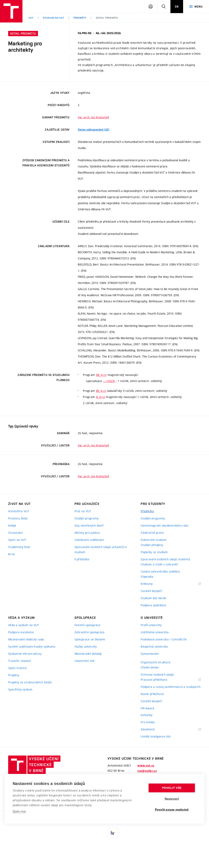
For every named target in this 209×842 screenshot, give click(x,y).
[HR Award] (113, 833)
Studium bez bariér (154, 598)
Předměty (80, 17)
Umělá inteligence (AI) (155, 736)
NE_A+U (101, 375)
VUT (31, 17)
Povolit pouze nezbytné (172, 809)
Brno (11, 554)
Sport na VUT (17, 540)
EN (177, 6)
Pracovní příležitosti (159, 679)
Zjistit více (19, 811)
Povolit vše (171, 787)
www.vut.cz (145, 765)
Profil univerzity (151, 625)
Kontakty (146, 715)
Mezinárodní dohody (88, 654)
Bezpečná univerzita (154, 646)
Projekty (13, 675)
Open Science (17, 668)
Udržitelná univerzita (155, 632)
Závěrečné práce (152, 533)
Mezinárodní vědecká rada (26, 639)
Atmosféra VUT (18, 511)
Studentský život (19, 547)
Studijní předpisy (152, 545)
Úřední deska (150, 667)
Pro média (148, 722)
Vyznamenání (150, 654)
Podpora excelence (21, 632)
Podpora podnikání (153, 605)
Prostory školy (18, 518)
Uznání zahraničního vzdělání (160, 571)
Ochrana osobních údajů (157, 674)
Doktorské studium (154, 540)
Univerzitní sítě (84, 661)
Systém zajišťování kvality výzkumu (32, 646)
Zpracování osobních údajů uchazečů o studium (100, 549)
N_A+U (100, 397)
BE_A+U (101, 391)
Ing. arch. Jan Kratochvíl (93, 117)
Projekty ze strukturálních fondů (30, 682)
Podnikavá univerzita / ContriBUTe (164, 639)
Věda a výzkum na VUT (23, 625)
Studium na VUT (53, 17)
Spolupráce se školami (89, 639)
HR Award (147, 708)
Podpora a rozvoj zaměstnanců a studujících (170, 687)
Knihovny (152, 584)
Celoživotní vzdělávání (89, 540)
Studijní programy (86, 518)
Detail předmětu (107, 17)
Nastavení (172, 798)
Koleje (12, 525)
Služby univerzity (85, 646)
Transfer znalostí (19, 661)
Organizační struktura (155, 662)
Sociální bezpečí (151, 591)
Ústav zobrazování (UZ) (93, 129)
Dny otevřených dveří (89, 525)
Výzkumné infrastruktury (25, 654)
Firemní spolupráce (87, 625)
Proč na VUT (82, 511)
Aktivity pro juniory (87, 533)
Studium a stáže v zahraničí (159, 564)
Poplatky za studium (154, 552)
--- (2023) (109, 381)
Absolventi (153, 729)
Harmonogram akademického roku (164, 525)
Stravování (15, 533)
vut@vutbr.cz (147, 771)
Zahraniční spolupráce (89, 632)
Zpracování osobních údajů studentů (165, 559)
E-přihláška (81, 559)
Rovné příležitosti (152, 694)
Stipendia (147, 577)
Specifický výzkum (20, 689)
